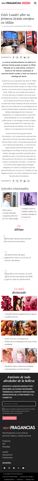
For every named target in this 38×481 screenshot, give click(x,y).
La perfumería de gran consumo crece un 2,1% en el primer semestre (18, 258)
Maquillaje (6, 447)
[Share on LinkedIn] (24, 57)
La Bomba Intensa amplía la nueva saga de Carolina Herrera (21, 315)
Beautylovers (7, 455)
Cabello (5, 452)
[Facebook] (4, 468)
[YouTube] (23, 468)
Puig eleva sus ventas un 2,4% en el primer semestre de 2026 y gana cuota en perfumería (19, 276)
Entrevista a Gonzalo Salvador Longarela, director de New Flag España (10, 214)
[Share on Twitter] (17, 57)
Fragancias (6, 441)
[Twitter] (19, 468)
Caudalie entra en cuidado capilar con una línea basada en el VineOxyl (29, 212)
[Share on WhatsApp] (28, 57)
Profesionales (10, 9)
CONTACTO (20, 479)
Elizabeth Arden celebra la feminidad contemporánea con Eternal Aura (19, 367)
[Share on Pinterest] (21, 57)
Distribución (20, 9)
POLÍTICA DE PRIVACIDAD (10, 476)
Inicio (2, 9)
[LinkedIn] (14, 468)
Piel (3, 444)
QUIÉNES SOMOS (9, 479)
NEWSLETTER (30, 479)
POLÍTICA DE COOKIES (26, 476)
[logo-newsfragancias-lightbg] (11, 3)
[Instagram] (9, 468)
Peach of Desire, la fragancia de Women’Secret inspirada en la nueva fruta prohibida (21, 341)
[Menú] (35, 3)
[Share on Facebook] (13, 57)
